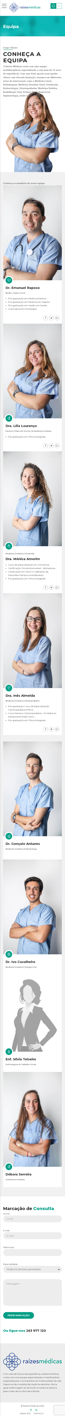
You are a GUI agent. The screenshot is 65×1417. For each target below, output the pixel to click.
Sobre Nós (25, 1413)
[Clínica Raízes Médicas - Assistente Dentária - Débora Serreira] (32, 1119)
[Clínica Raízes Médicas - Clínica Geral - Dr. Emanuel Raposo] (32, 232)
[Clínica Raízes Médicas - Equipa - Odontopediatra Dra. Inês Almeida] (32, 640)
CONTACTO (38, 1413)
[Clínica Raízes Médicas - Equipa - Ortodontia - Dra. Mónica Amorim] (32, 498)
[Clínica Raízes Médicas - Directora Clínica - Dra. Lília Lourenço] (32, 371)
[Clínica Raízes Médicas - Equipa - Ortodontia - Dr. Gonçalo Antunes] (32, 789)
